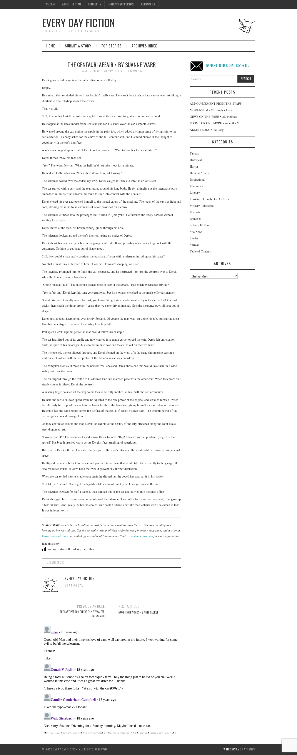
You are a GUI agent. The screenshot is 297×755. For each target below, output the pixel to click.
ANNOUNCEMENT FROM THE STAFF (216, 103)
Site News (196, 232)
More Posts (74, 585)
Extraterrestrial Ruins (55, 536)
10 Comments (134, 71)
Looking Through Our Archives (209, 199)
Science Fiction (199, 225)
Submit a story (78, 46)
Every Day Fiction (78, 22)
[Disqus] (111, 679)
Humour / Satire (200, 173)
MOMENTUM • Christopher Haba (211, 110)
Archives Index (144, 46)
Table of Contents (201, 251)
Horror (194, 166)
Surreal (194, 245)
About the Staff (71, 4)
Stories (194, 238)
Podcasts (195, 212)
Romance (195, 219)
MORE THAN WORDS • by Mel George (138, 612)
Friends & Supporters (121, 4)
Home (50, 46)
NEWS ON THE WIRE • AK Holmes (213, 116)
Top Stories (111, 46)
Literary (195, 192)
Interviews (196, 186)
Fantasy (194, 153)
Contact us (148, 4)
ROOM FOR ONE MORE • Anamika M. (215, 123)
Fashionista (231, 749)
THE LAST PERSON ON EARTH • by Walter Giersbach (82, 614)
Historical (196, 160)
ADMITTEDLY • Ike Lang (207, 130)
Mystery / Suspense (202, 205)
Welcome (50, 4)
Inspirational (197, 179)
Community (94, 4)
